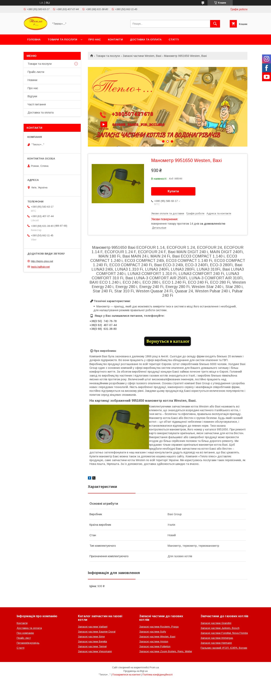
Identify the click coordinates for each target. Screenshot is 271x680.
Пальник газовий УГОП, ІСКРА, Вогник (224, 647)
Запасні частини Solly (152, 631)
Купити (173, 191)
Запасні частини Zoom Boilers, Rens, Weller (165, 651)
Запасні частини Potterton (154, 646)
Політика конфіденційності (157, 674)
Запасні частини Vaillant (92, 626)
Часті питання (37, 104)
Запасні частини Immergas (217, 637)
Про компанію (25, 632)
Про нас (94, 39)
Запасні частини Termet (92, 646)
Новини (32, 80)
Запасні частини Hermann (216, 642)
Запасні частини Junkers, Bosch (220, 628)
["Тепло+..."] (35, 29)
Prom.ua (154, 667)
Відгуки (32, 96)
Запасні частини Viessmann (95, 651)
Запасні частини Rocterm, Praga (159, 626)
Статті (174, 39)
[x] (93, 478)
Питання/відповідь (28, 642)
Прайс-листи (36, 71)
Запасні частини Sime (91, 636)
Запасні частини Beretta (92, 641)
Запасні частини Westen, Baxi (142, 55)
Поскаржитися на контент (126, 674)
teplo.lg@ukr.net (40, 266)
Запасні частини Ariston (153, 641)
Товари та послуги (62, 39)
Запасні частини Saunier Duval (96, 631)
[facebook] (89, 478)
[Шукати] (215, 24)
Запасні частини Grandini (216, 623)
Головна (33, 39)
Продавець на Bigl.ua (135, 671)
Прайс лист (24, 637)
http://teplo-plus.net (42, 260)
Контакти (115, 39)
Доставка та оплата (145, 39)
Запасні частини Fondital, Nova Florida (224, 632)
